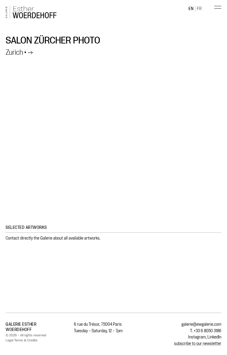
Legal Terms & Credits (22, 340)
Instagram (197, 337)
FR (199, 9)
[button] (214, 13)
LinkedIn (214, 337)
